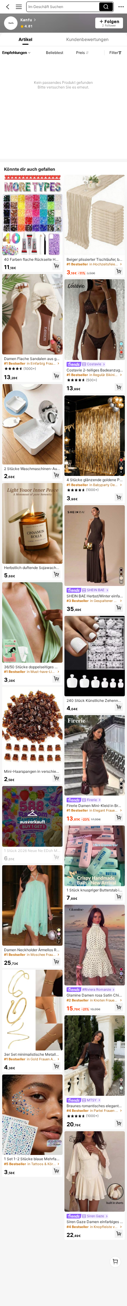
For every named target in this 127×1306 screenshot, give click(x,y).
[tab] (24, 39)
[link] (11, 23)
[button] (7, 7)
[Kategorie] (18, 7)
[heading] (55, 20)
